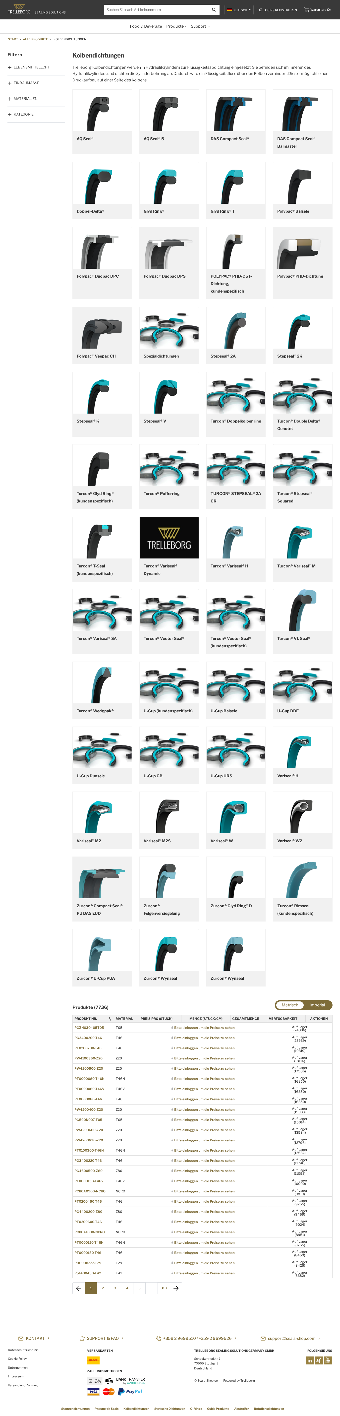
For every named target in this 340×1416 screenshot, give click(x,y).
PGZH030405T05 (89, 1028)
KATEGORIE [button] (24, 114)
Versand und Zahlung (23, 1385)
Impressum (16, 1376)
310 (164, 1288)
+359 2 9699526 (215, 1338)
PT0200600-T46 (88, 1222)
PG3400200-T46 (88, 1038)
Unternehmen (18, 1367)
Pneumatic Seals (106, 1409)
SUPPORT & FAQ (103, 1338)
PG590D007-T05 (88, 1120)
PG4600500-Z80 (88, 1171)
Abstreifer (241, 1409)
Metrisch (290, 1005)
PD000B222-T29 (87, 1263)
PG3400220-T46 (88, 1161)
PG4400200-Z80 (88, 1212)
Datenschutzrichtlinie (23, 1350)
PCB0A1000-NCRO (89, 1232)
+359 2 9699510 (179, 1338)
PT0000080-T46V (89, 1089)
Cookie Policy (17, 1358)
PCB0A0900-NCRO (90, 1191)
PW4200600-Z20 (88, 1130)
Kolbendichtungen (136, 1409)
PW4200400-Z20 (88, 1109)
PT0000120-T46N (89, 1242)
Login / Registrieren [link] (280, 10)
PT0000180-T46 (87, 1253)
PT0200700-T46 (88, 1048)
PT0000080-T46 (88, 1099)
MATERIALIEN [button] (26, 98)
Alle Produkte (35, 39)
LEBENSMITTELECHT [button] (32, 67)
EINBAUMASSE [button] (26, 83)
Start (13, 39)
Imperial (317, 1005)
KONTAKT (35, 1338)
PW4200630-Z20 (88, 1140)
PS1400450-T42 (87, 1273)
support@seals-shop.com (292, 1338)
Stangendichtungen (75, 1409)
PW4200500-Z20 (88, 1068)
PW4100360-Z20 (88, 1058)
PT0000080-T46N (89, 1079)
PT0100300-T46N (89, 1150)
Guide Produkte (218, 1409)
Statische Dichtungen (169, 1409)
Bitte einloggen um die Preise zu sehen (204, 1028)
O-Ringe (196, 1409)
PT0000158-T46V (89, 1181)
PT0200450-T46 (88, 1201)
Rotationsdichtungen (269, 1409)
